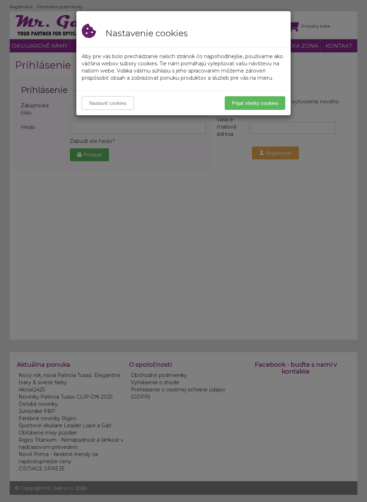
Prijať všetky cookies (255, 103)
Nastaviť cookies (108, 103)
